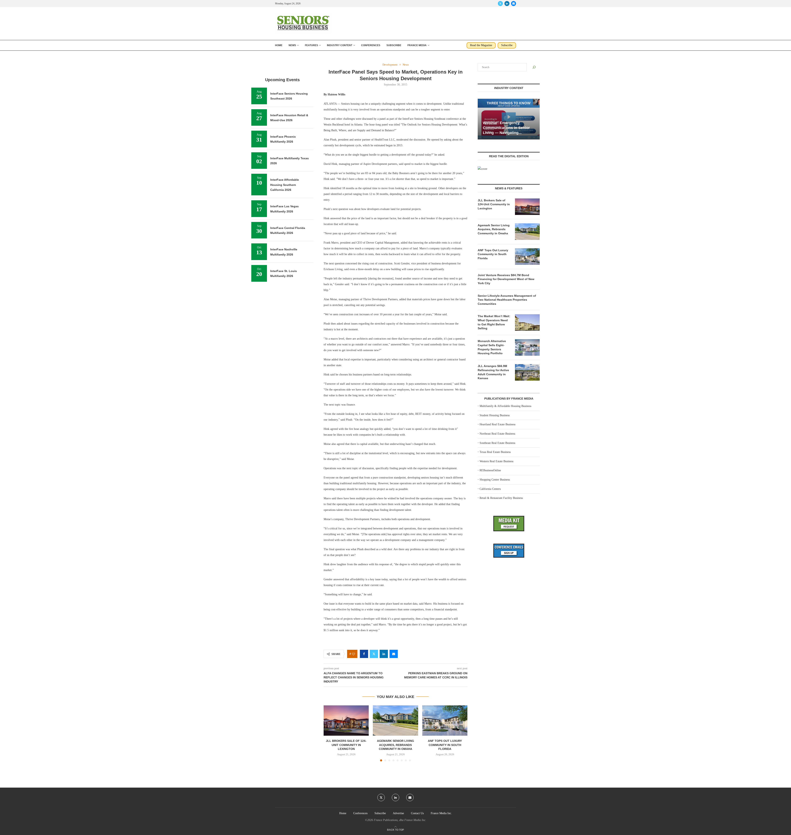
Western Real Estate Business (496, 461)
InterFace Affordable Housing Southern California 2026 (284, 184)
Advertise (398, 813)
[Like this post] (353, 654)
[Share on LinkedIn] (384, 654)
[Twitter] (500, 3)
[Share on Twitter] (374, 654)
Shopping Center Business (495, 479)
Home (278, 45)
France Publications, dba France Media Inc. (400, 820)
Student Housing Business (495, 415)
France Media (417, 45)
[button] (329, 733)
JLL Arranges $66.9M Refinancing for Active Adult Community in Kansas (493, 372)
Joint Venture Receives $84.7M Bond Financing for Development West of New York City (506, 279)
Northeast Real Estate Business (497, 433)
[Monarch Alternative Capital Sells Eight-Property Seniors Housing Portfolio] (527, 347)
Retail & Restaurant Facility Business (501, 498)
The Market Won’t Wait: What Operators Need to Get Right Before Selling (494, 322)
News (292, 45)
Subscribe (393, 45)
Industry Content (339, 45)
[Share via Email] (394, 654)
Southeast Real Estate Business (497, 442)
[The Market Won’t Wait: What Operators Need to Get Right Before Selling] (527, 322)
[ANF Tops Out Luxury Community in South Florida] (444, 720)
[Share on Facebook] (364, 654)
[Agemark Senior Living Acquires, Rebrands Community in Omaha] (395, 720)
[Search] (534, 67)
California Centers (490, 488)
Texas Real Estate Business (495, 452)
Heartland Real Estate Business (497, 424)
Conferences (370, 45)
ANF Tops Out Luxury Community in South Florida (445, 745)
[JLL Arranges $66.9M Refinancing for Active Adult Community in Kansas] (527, 372)
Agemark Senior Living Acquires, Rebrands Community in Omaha (395, 745)
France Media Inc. (441, 813)
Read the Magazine (481, 45)
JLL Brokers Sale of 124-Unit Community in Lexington (346, 745)
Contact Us (417, 813)
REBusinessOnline (490, 470)
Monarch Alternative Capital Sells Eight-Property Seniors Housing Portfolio (492, 347)
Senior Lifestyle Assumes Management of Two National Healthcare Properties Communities (507, 299)
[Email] (513, 3)
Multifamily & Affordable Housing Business (505, 406)
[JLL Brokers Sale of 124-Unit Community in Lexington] (346, 720)
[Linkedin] (506, 3)
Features (311, 45)
